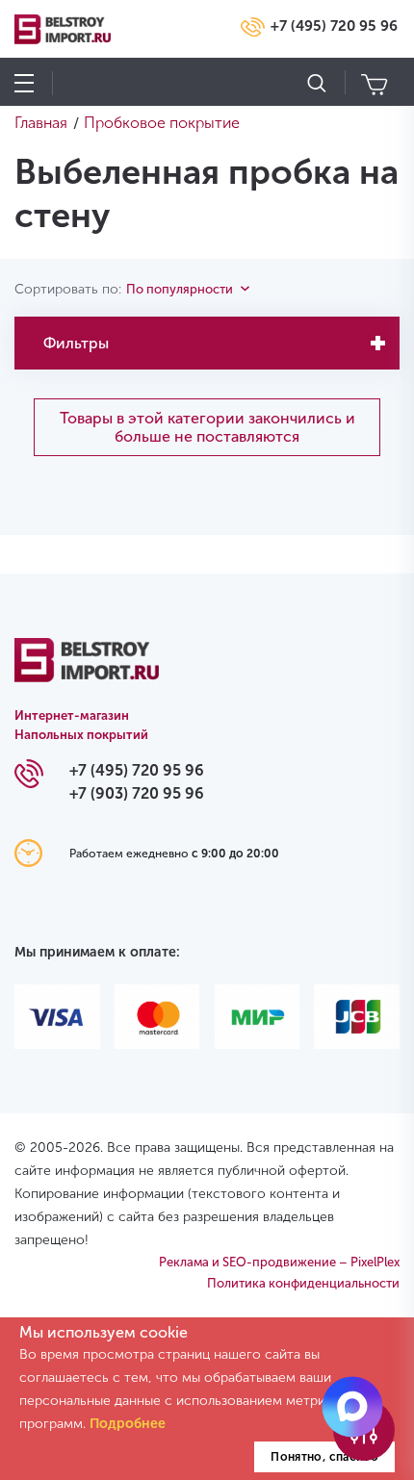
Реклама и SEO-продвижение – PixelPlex (279, 1262)
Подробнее (128, 1424)
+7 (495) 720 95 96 (334, 26)
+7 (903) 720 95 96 (136, 793)
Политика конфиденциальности (303, 1283)
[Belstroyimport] (86, 671)
